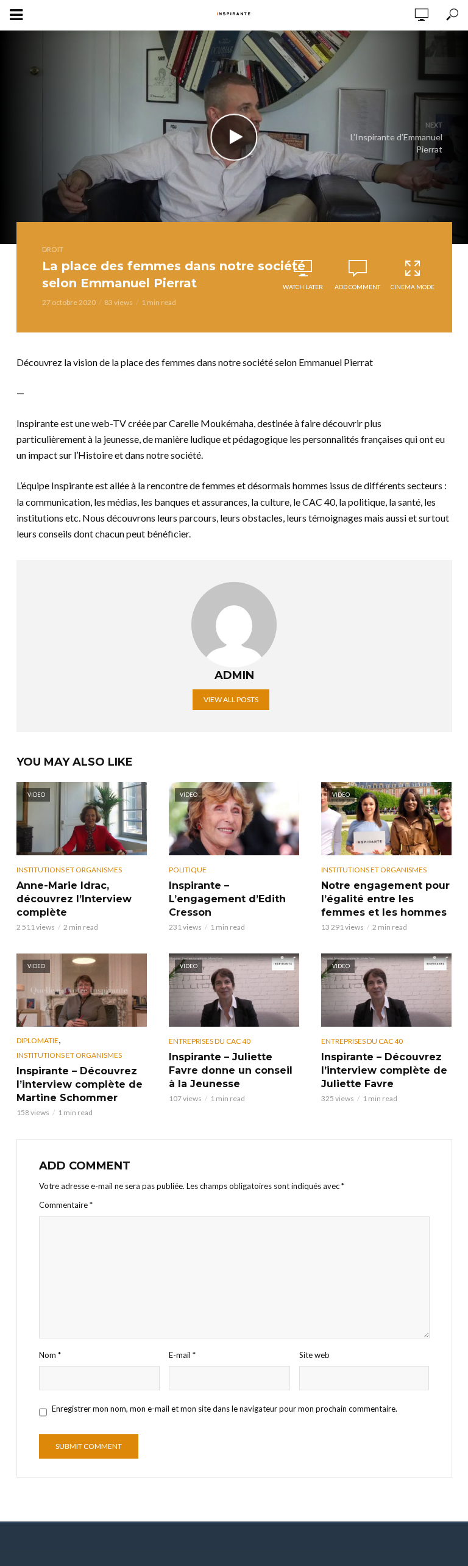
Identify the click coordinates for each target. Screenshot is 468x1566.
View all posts (231, 699)
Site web (314, 1355)
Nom (50, 1355)
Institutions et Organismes (69, 869)
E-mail (182, 1355)
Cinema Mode (412, 286)
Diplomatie (37, 1040)
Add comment (357, 286)
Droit (52, 249)
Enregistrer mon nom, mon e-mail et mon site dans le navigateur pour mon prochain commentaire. (224, 1408)
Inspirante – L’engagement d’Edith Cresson (227, 899)
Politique (188, 869)
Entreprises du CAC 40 (209, 1041)
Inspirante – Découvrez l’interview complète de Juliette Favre (384, 1070)
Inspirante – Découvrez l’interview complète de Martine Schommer (79, 1084)
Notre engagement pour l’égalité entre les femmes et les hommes (385, 899)
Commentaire (66, 1205)
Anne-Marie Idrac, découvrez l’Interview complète (74, 899)
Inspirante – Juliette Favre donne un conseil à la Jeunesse (230, 1070)
